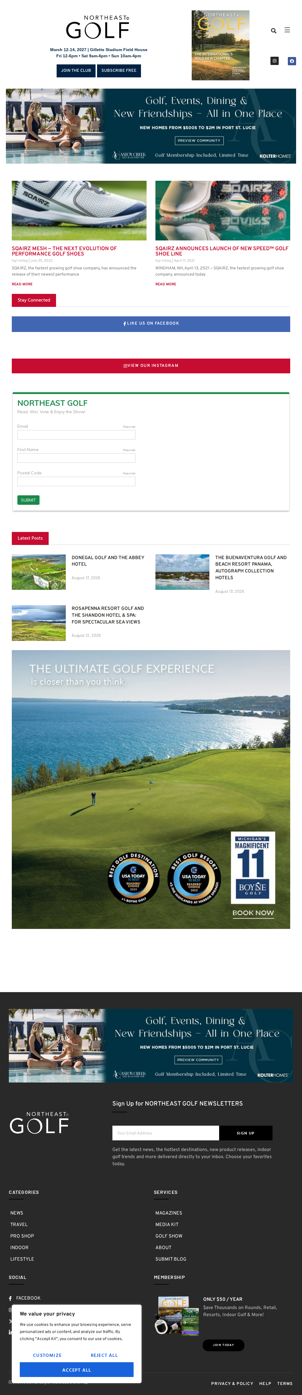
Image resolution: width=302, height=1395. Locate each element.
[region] (77, 1344)
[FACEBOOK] (292, 61)
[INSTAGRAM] (274, 61)
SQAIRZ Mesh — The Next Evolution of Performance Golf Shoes (64, 251)
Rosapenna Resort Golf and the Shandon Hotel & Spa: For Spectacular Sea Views (108, 615)
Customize (47, 1355)
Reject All (104, 1355)
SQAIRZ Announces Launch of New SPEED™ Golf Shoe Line (221, 251)
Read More (22, 284)
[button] (274, 30)
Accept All (76, 1369)
